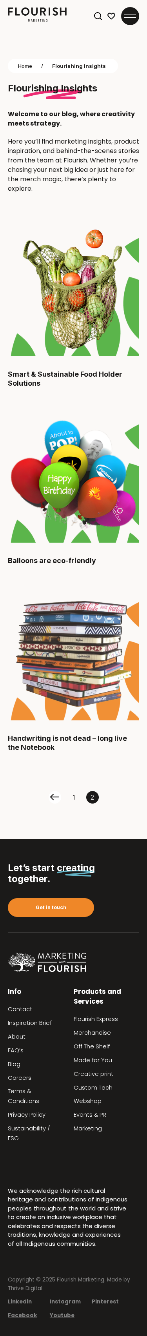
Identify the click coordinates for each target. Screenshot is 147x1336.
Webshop (88, 1101)
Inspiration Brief (30, 1023)
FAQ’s (16, 1050)
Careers (19, 1078)
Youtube (62, 1315)
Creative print (93, 1074)
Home (25, 66)
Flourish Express (96, 1019)
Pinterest (105, 1301)
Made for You (93, 1060)
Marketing (88, 1128)
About (16, 1037)
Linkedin (20, 1301)
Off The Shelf (92, 1046)
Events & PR (90, 1115)
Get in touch (51, 907)
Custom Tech (93, 1088)
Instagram (65, 1301)
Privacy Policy (26, 1115)
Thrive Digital (25, 1288)
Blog (14, 1064)
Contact (20, 1009)
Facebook (22, 1315)
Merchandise (92, 1033)
